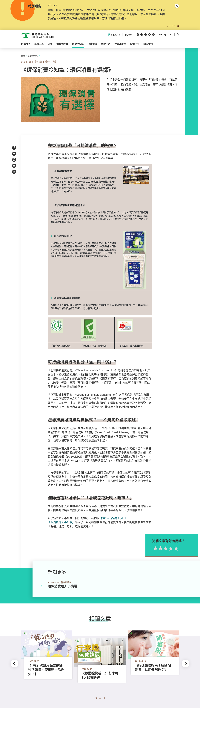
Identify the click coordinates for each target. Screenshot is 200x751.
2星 (160, 548)
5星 (175, 548)
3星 (165, 548)
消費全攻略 (33, 55)
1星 (154, 548)
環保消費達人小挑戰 (62, 586)
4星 (170, 548)
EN (160, 34)
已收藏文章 (115, 35)
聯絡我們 (128, 35)
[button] (167, 26)
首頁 (23, 55)
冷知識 (38, 62)
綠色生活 (50, 62)
